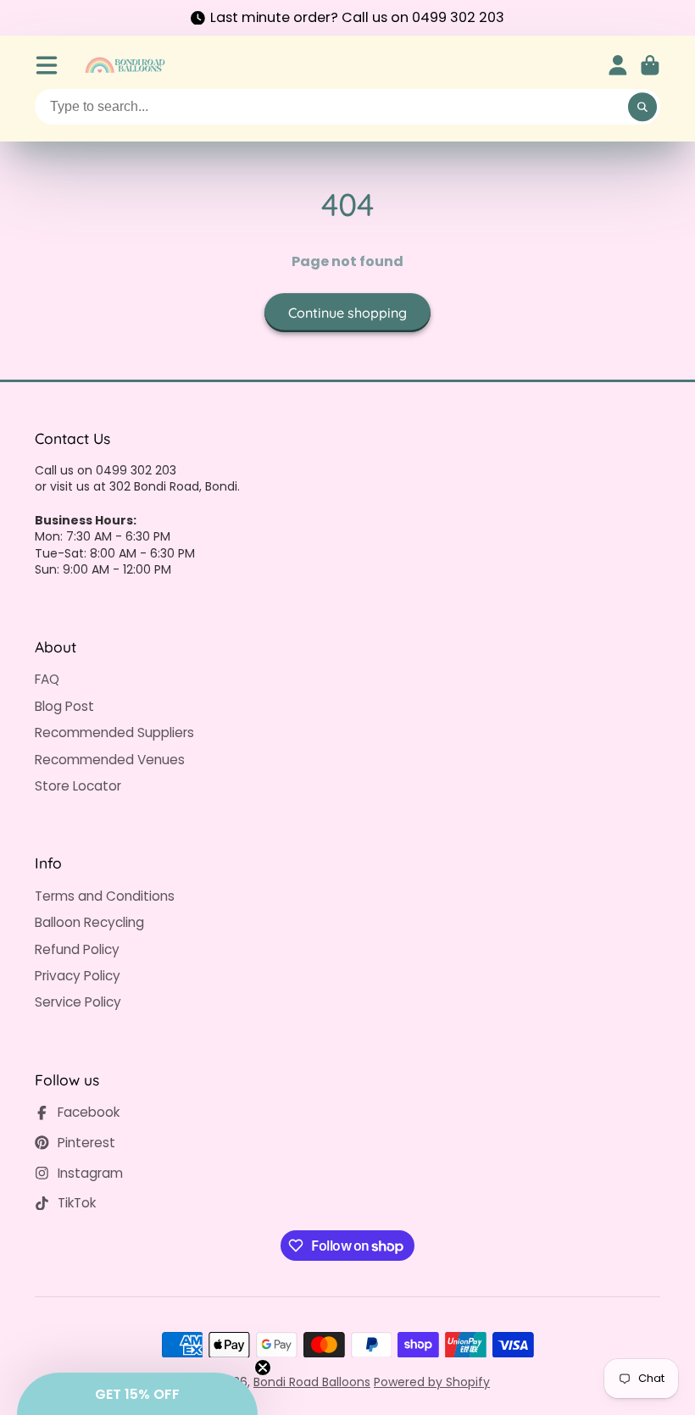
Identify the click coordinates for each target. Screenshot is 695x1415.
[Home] (124, 65)
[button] (137, 1394)
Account (618, 65)
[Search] (642, 106)
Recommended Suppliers (114, 732)
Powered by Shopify (432, 1381)
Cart (650, 65)
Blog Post (64, 706)
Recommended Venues (110, 760)
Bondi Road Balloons (311, 1381)
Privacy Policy (77, 976)
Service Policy (78, 1002)
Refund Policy (77, 949)
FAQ (47, 679)
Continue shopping (347, 312)
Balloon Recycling (89, 922)
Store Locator (78, 786)
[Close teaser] (262, 1367)
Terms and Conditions (105, 896)
